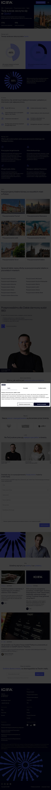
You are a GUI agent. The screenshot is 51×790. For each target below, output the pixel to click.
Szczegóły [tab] (25, 388)
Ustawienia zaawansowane (24, 404)
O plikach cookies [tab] (42, 388)
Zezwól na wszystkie (41, 404)
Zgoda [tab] (8, 388)
